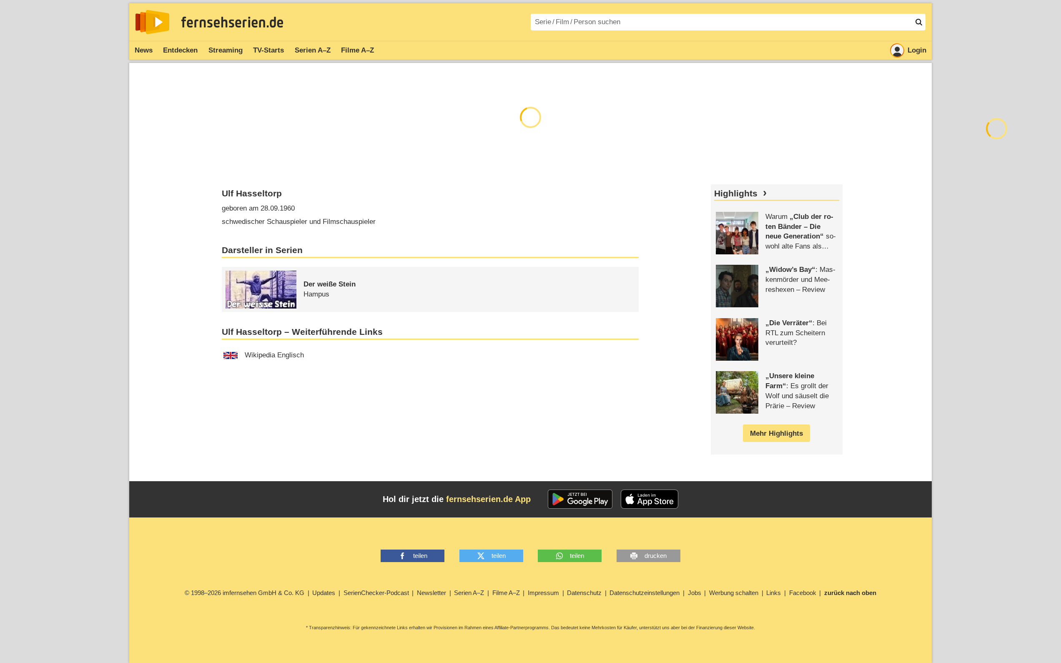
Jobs (694, 592)
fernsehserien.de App (488, 499)
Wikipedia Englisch (274, 355)
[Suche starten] (918, 22)
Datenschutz (584, 592)
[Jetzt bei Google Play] (580, 499)
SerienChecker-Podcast (376, 592)
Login (917, 50)
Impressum (543, 592)
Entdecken (180, 50)
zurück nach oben (850, 592)
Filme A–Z (357, 50)
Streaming (225, 50)
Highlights (735, 193)
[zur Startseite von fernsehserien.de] (152, 22)
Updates (323, 592)
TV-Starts (268, 50)
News (144, 50)
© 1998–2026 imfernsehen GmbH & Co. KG (244, 592)
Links (773, 592)
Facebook (802, 592)
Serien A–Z (313, 50)
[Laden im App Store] (649, 499)
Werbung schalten (733, 592)
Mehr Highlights (776, 433)
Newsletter (431, 592)
